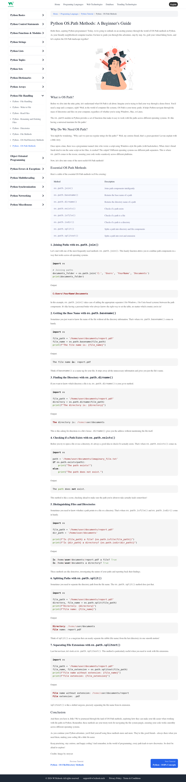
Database (110, 4)
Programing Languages (73, 4)
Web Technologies (95, 4)
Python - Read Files (21, 113)
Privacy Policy (115, 778)
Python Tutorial (87, 13)
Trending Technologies (127, 4)
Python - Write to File (22, 107)
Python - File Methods (22, 134)
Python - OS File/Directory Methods (28, 139)
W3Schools (57, 778)
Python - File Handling (22, 101)
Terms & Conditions (132, 778)
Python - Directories (21, 128)
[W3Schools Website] (10, 4)
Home (57, 4)
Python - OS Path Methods (24, 145)
